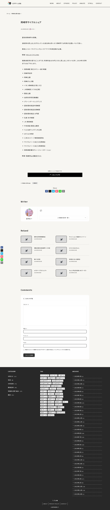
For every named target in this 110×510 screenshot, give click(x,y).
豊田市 (52, 412)
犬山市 (59, 404)
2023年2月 (79, 479)
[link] (41, 211)
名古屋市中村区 (58, 380)
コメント (26, 304)
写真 (10, 380)
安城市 (43, 394)
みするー (29, 218)
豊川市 (43, 410)
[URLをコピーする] (63, 191)
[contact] (57, 500)
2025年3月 (79, 410)
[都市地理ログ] (15, 3)
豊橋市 (44, 412)
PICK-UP (45, 375)
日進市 (51, 399)
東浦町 (43, 402)
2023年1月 (79, 483)
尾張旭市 (59, 394)
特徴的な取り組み (26, 183)
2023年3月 (79, 475)
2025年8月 (79, 391)
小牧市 (51, 394)
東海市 (51, 402)
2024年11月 (79, 422)
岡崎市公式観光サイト (33, 156)
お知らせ (12, 376)
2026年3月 (79, 376)
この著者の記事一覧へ (63, 218)
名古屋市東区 (57, 383)
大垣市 (43, 391)
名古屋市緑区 (56, 386)
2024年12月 (79, 418)
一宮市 (61, 375)
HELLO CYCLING (32, 55)
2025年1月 (79, 414)
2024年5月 (79, 445)
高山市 (51, 415)
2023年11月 (79, 460)
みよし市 (54, 375)
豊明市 (51, 410)
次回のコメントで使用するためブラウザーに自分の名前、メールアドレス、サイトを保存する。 (48, 349)
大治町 (59, 391)
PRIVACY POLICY (54, 504)
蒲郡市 (61, 407)
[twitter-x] (53, 500)
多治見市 (61, 388)
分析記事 (12, 384)
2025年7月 (79, 395)
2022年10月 (79, 494)
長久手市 (61, 412)
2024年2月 (79, 452)
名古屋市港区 (45, 386)
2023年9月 (79, 467)
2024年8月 (79, 433)
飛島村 (43, 415)
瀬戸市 (51, 404)
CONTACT (64, 504)
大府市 (51, 391)
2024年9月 (79, 429)
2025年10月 (79, 384)
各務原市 (51, 378)
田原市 (43, 407)
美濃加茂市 (52, 407)
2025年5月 (79, 403)
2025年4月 (79, 407)
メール (25, 335)
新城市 (43, 399)
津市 (65, 402)
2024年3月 (79, 448)
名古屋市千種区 (46, 383)
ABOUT (45, 504)
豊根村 (58, 410)
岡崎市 (35, 183)
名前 (25, 328)
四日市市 (44, 388)
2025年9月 (79, 388)
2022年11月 (79, 490)
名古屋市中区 (46, 380)
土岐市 (53, 388)
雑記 (11, 395)
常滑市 (60, 396)
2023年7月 (79, 471)
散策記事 (12, 387)
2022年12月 (79, 486)
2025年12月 (79, 380)
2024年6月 (79, 441)
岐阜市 (44, 396)
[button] (46, 191)
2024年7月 (79, 437)
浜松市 (43, 404)
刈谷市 (43, 378)
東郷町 (58, 402)
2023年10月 (79, 464)
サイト (24, 342)
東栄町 (59, 399)
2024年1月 (79, 456)
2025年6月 (79, 399)
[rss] (55, 500)
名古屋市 (60, 378)
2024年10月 (79, 426)
